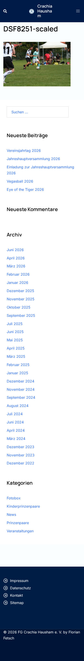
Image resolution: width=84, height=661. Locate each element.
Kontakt (16, 595)
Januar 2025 (17, 373)
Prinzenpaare (18, 523)
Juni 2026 (15, 250)
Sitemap (17, 602)
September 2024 (21, 397)
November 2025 (20, 299)
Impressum (19, 580)
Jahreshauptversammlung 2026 (33, 159)
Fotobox (14, 498)
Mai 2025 (15, 340)
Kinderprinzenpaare (23, 506)
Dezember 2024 (20, 381)
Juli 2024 (15, 414)
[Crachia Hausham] (31, 11)
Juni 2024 (15, 422)
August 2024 (17, 405)
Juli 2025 (15, 323)
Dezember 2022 (20, 463)
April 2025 (16, 348)
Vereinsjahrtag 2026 (24, 150)
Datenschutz (20, 588)
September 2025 (21, 315)
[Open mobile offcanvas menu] (78, 11)
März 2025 (16, 356)
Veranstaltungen (20, 531)
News (11, 514)
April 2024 (16, 430)
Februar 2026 (18, 274)
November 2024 (20, 389)
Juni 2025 (15, 331)
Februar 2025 (18, 364)
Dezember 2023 (20, 447)
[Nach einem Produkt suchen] (5, 11)
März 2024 (16, 438)
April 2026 (16, 258)
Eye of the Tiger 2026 (25, 189)
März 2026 (16, 266)
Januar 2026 (17, 282)
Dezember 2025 (20, 291)
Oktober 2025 (18, 307)
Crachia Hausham (44, 10)
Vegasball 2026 (20, 181)
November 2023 (20, 455)
